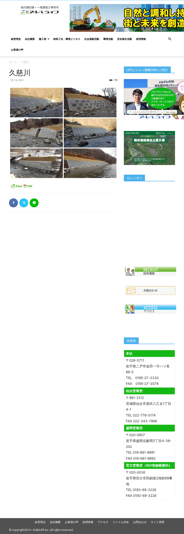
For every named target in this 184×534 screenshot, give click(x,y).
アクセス (103, 522)
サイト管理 (157, 522)
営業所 (131, 341)
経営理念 (16, 39)
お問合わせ (140, 522)
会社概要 (30, 39)
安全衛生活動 (124, 39)
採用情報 (141, 39)
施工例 (42, 39)
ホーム (13, 62)
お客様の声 (17, 49)
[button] (169, 39)
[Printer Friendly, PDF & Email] (21, 186)
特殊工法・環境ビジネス (66, 39)
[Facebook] (13, 202)
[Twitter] (23, 202)
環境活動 (108, 39)
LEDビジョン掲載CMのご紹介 (147, 70)
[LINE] (34, 202)
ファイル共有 (121, 522)
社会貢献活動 (91, 39)
